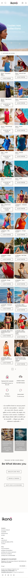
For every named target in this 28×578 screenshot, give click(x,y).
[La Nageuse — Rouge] (7, 246)
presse (3, 535)
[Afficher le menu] (2, 3)
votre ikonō (4, 540)
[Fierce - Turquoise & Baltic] (7, 63)
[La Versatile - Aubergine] (7, 295)
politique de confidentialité (8, 555)
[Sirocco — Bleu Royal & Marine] (7, 89)
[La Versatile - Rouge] (7, 270)
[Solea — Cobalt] (7, 143)
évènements (4, 533)
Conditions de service (6, 572)
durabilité (3, 531)
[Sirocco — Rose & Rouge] (7, 116)
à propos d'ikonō (5, 530)
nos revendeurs (5, 548)
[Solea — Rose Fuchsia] (7, 195)
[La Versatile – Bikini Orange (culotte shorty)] (7, 348)
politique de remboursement (8, 552)
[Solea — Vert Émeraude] (7, 169)
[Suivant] (22, 369)
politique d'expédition (6, 550)
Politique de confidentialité (7, 570)
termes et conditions (6, 553)
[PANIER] (25, 3)
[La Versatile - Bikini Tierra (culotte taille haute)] (7, 321)
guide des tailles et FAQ (7, 542)
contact (3, 543)
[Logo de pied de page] (7, 519)
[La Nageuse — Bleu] (7, 221)
